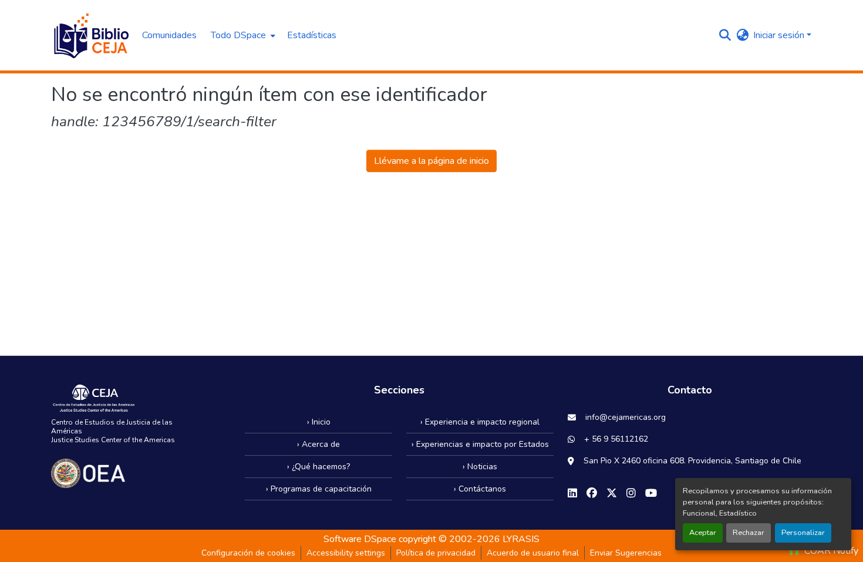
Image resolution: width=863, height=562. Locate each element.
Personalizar (803, 532)
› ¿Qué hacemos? (318, 466)
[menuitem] (241, 35)
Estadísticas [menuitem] (311, 35)
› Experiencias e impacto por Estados (480, 444)
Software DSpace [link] (359, 539)
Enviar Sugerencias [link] (626, 552)
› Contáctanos (480, 488)
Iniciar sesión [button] (780, 35)
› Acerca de (318, 444)
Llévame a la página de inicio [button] (431, 160)
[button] (90, 35)
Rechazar (748, 532)
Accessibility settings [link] (345, 552)
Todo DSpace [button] (238, 35)
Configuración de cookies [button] (248, 552)
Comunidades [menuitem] (169, 35)
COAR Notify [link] (830, 550)
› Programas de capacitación (319, 488)
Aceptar (702, 532)
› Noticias (480, 466)
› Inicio (319, 422)
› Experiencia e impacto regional (480, 422)
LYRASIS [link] (521, 539)
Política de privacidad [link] (436, 552)
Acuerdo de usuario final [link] (533, 552)
